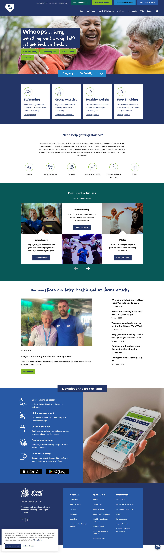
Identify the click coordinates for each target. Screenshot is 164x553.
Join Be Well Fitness (125, 2)
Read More (28, 372)
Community (132, 11)
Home (82, 11)
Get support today (80, 2)
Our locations (68, 52)
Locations (120, 11)
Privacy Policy (37, 540)
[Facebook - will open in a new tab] (23, 520)
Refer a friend (98, 509)
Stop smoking (98, 526)
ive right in (30, 115)
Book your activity (102, 2)
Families (71, 174)
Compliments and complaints (123, 530)
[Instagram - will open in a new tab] (27, 520)
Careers (73, 509)
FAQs (142, 11)
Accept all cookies (13, 546)
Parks (134, 174)
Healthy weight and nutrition (100, 520)
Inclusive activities (92, 174)
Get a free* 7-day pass (101, 514)
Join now (27, 58)
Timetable (53, 3)
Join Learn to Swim (147, 2)
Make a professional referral (100, 532)
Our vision (74, 499)
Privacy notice (121, 519)
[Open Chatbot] (157, 546)
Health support (49, 52)
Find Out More (41, 258)
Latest (149, 11)
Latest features (99, 538)
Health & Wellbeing (106, 11)
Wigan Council (121, 524)
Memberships (42, 3)
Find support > (123, 115)
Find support (92, 115)
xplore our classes (64, 115)
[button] (76, 268)
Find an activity (30, 52)
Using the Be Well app (124, 504)
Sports (29, 174)
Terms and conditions (124, 509)
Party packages (50, 174)
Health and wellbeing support (78, 525)
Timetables (120, 499)
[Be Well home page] (9, 11)
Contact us (97, 504)
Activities (91, 11)
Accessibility (63, 3)
